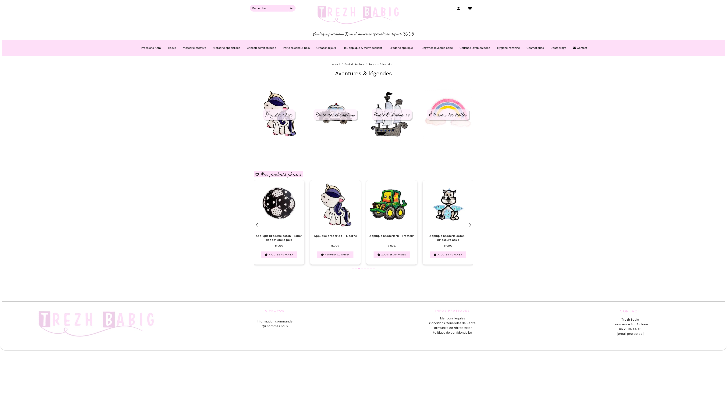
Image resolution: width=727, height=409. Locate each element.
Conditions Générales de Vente (452, 323)
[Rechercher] (292, 8)
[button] (353, 268)
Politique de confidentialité (452, 332)
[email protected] (630, 334)
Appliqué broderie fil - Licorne (335, 236)
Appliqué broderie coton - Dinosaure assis (447, 238)
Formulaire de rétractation (452, 328)
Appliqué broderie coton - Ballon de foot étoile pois (279, 238)
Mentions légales (452, 318)
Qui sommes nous (275, 326)
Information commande (275, 321)
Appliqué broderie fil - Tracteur (391, 236)
